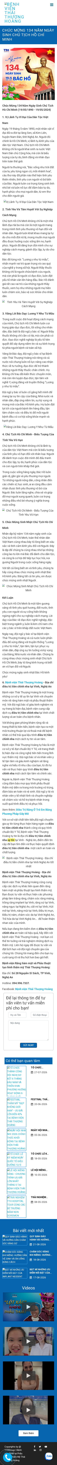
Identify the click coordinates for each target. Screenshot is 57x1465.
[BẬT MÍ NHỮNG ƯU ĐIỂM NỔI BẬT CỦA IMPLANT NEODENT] (14, 1273)
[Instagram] (38, 1450)
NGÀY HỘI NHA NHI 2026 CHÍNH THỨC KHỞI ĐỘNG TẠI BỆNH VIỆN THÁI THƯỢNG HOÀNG (40, 1130)
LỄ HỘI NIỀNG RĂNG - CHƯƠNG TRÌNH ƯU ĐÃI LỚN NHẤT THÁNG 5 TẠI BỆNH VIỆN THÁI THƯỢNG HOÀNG (40, 1170)
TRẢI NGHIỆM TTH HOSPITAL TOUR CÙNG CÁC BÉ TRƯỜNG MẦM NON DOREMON (40, 1197)
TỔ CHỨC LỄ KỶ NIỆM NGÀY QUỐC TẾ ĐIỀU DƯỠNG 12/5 (39, 1154)
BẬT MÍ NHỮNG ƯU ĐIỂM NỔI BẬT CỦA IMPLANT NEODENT (40, 1271)
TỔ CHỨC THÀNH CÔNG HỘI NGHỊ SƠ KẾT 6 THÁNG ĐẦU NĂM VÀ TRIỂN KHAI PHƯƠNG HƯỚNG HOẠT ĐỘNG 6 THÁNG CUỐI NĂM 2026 (40, 1067)
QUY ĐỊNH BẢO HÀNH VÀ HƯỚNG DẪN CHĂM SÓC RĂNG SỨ (39, 1238)
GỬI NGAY (28, 1045)
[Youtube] (44, 1447)
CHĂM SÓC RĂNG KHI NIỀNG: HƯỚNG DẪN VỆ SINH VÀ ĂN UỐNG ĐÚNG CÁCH (40, 1253)
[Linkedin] (33, 1450)
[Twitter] (38, 1447)
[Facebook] (33, 1447)
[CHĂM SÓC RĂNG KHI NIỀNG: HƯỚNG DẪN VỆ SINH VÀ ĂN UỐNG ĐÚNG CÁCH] (14, 1257)
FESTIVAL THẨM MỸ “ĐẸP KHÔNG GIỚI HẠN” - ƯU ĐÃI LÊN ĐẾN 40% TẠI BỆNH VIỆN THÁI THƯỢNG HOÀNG (40, 1099)
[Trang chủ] (16, 12)
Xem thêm (28, 1433)
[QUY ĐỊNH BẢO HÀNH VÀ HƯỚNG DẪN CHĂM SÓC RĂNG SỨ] (14, 1240)
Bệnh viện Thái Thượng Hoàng (24, 682)
